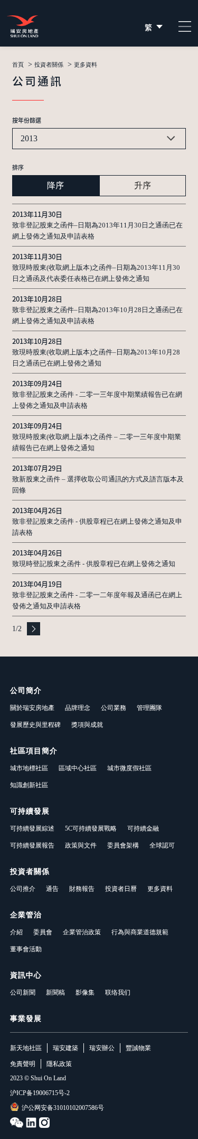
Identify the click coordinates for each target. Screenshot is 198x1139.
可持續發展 (30, 811)
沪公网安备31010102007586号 (63, 1107)
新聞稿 (55, 992)
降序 (55, 185)
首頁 (18, 65)
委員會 (42, 932)
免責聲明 (22, 1064)
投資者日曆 (121, 888)
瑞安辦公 (102, 1048)
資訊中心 (26, 975)
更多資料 (160, 888)
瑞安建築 (65, 1048)
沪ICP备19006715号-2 (40, 1093)
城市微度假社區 (129, 768)
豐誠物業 (138, 1048)
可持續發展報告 (32, 845)
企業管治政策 (82, 932)
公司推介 (22, 888)
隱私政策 (59, 1064)
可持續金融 (143, 828)
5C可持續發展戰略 (91, 828)
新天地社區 (26, 1048)
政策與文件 (81, 845)
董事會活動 (26, 949)
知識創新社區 (29, 785)
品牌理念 (77, 708)
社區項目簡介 (34, 751)
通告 (52, 888)
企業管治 (26, 915)
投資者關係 (48, 65)
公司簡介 (26, 691)
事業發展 (26, 1019)
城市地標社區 (29, 768)
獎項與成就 (87, 724)
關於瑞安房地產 (32, 708)
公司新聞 (22, 992)
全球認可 (162, 845)
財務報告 (82, 888)
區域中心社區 (78, 768)
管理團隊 (149, 708)
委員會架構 (123, 845)
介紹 (16, 932)
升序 (142, 185)
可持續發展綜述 (32, 828)
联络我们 (117, 992)
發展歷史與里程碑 (35, 724)
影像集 (85, 992)
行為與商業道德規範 (139, 932)
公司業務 (113, 708)
